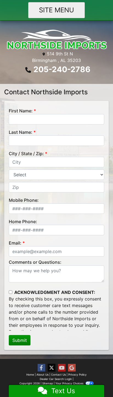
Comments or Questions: (35, 262)
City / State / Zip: (26, 153)
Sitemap (47, 383)
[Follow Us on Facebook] (41, 368)
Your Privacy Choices (69, 383)
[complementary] (96, 380)
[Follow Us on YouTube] (62, 368)
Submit (19, 340)
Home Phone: (23, 221)
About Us (42, 374)
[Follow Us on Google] (72, 368)
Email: (15, 243)
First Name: (21, 111)
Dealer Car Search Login (56, 379)
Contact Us (58, 374)
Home (30, 374)
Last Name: (20, 132)
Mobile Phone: (24, 200)
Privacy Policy (77, 374)
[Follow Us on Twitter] (51, 368)
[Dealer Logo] (56, 39)
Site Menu (56, 10)
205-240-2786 (61, 69)
